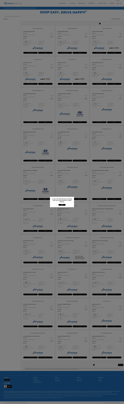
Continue (62, 204)
